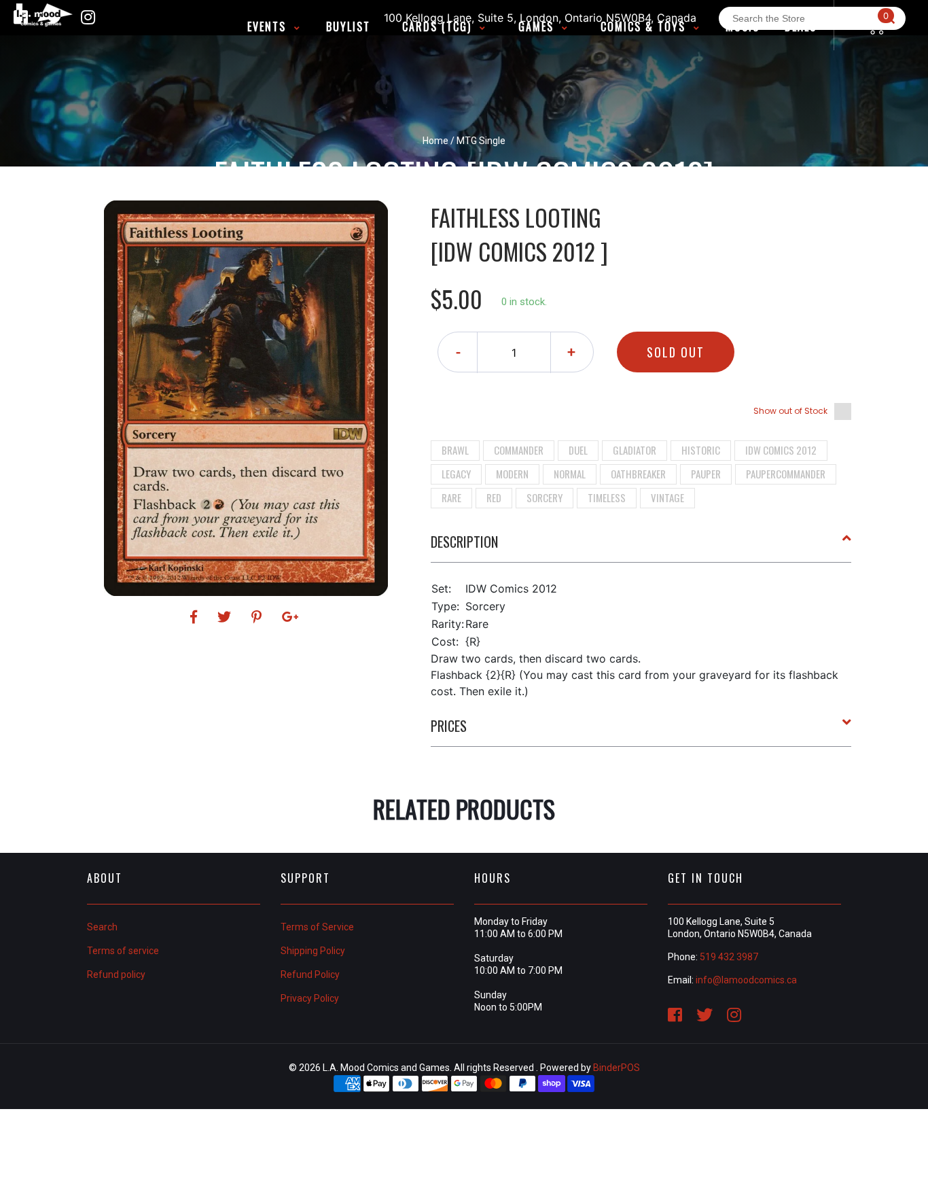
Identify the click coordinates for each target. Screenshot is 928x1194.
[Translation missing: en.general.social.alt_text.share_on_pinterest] (258, 617)
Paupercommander (785, 473)
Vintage (667, 497)
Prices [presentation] (449, 726)
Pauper (706, 473)
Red (493, 497)
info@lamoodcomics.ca (746, 979)
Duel (578, 449)
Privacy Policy (310, 998)
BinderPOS (616, 1067)
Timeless (607, 497)
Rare (451, 497)
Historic (700, 449)
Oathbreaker (638, 473)
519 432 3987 (729, 956)
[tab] (641, 547)
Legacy (456, 473)
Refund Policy (310, 974)
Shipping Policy (313, 950)
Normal (570, 473)
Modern (512, 473)
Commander (518, 449)
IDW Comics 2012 (781, 449)
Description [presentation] (464, 541)
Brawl (455, 449)
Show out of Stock (790, 411)
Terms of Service (317, 926)
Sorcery (545, 497)
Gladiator (634, 449)
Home (435, 140)
